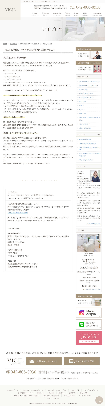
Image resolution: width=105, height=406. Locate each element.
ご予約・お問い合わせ (85, 128)
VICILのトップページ (12, 390)
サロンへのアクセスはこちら (92, 289)
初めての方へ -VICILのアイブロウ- (88, 85)
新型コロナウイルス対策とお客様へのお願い (89, 119)
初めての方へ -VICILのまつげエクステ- (89, 81)
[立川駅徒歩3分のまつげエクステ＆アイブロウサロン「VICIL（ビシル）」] (10, 10)
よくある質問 (82, 113)
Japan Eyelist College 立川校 (51, 396)
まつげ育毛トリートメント (86, 97)
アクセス (81, 105)
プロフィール (82, 101)
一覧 (99, 134)
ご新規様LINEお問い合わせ (18, 213)
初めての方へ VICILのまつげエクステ (33, 390)
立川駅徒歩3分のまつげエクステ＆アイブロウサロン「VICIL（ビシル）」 (51, 403)
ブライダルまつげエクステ (86, 93)
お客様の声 (72, 393)
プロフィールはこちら (94, 223)
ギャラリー (82, 109)
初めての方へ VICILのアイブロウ (57, 390)
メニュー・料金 (83, 89)
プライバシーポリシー (85, 396)
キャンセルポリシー (84, 124)
